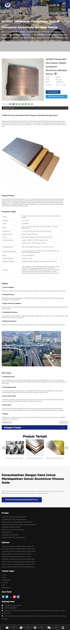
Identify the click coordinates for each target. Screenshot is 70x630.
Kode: (47, 82)
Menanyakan (53, 92)
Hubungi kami (6, 588)
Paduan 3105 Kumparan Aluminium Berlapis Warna (18, 567)
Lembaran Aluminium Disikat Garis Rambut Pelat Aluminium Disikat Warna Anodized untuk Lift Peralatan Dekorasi (35, 458)
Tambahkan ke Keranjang (57, 97)
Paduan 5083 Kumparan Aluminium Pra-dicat (16, 554)
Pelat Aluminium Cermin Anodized (13, 530)
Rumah (4, 575)
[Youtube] (14, 596)
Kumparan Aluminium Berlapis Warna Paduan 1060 (18, 549)
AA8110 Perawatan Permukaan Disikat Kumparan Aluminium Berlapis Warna (55, 458)
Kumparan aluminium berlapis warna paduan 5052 (18, 551)
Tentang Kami (6, 580)
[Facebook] (3, 596)
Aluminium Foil (6, 532)
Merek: (48, 79)
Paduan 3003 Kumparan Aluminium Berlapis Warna (18, 562)
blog (3, 585)
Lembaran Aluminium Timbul (11, 527)
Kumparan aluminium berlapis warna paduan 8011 (18, 559)
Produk (4, 577)
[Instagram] (18, 596)
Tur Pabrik (5, 582)
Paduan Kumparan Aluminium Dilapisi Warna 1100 (18, 546)
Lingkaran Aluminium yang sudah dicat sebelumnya (19, 524)
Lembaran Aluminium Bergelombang (14, 519)
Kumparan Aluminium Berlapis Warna (14, 517)
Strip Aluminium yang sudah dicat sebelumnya (17, 522)
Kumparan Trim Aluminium (10, 535)
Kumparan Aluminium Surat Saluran (13, 537)
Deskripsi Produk (8, 108)
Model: (48, 77)
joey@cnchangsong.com (13, 605)
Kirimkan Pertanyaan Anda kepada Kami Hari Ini (21, 499)
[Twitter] (10, 596)
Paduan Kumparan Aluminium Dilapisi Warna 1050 (18, 564)
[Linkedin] (6, 596)
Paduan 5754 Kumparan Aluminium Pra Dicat (16, 556)
